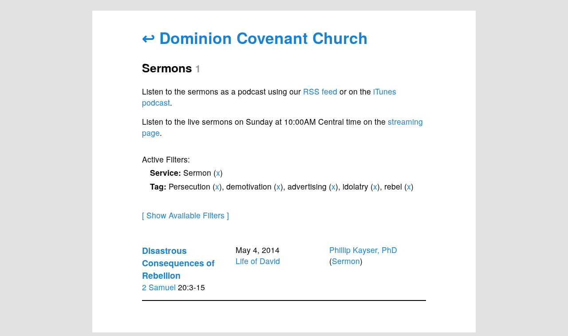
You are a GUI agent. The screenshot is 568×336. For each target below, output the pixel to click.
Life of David (258, 260)
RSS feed (320, 91)
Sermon (346, 260)
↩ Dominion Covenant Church (255, 37)
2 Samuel (159, 287)
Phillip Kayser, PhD (363, 249)
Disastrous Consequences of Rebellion (178, 262)
